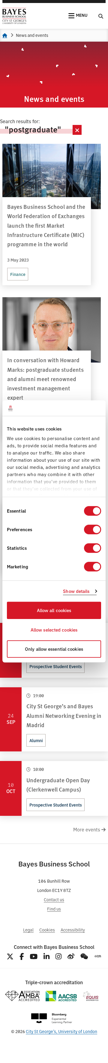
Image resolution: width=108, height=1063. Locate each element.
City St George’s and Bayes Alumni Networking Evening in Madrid (63, 715)
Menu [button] (82, 15)
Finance (18, 274)
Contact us (54, 899)
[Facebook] (22, 956)
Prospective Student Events (55, 666)
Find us (54, 908)
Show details (76, 591)
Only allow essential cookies (54, 649)
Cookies (47, 929)
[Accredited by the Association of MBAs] (22, 996)
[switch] (92, 529)
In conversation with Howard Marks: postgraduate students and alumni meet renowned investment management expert (45, 378)
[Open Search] (101, 16)
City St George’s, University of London (61, 1031)
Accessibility (73, 929)
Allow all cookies (54, 610)
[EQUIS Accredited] (91, 996)
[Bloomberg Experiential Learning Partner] (51, 1018)
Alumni (36, 740)
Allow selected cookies (54, 629)
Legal (28, 929)
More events (87, 829)
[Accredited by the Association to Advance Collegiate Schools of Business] (61, 996)
